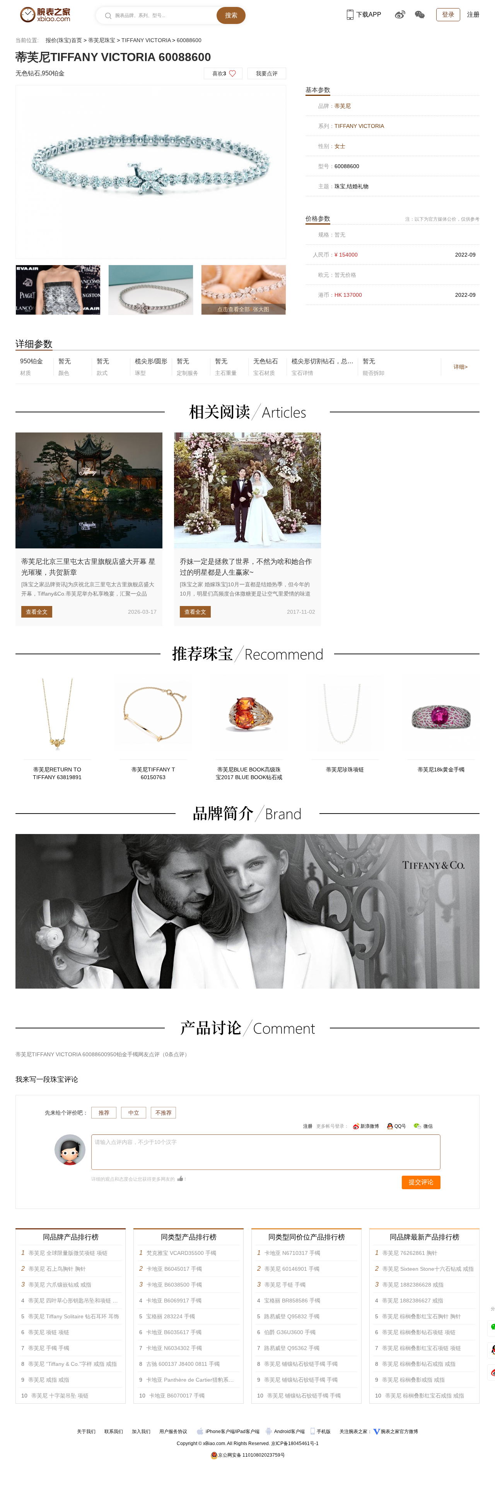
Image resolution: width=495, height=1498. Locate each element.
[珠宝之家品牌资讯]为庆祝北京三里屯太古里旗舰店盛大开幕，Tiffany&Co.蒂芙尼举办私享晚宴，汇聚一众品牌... (87, 593)
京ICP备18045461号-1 (295, 1443)
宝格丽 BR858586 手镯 (292, 1300)
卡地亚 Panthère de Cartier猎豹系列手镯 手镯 (201, 1380)
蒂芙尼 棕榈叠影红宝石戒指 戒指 (424, 1395)
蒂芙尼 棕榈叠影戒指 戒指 (413, 1380)
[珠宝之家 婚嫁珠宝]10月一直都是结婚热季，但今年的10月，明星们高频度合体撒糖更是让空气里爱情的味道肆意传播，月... (245, 593)
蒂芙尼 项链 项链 (48, 1332)
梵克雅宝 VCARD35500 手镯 (181, 1253)
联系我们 (113, 1431)
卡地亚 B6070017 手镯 (177, 1395)
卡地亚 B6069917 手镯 (173, 1300)
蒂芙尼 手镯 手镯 (48, 1348)
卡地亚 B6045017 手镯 (174, 1269)
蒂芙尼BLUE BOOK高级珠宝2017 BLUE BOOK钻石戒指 (249, 773)
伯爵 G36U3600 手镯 (290, 1332)
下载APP (368, 14)
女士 (340, 146)
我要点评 (267, 73)
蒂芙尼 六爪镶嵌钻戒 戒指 (60, 1285)
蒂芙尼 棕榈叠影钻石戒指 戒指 (419, 1364)
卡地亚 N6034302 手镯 (174, 1348)
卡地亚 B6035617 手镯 (173, 1332)
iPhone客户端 (220, 1431)
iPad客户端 (247, 1431)
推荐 (104, 1113)
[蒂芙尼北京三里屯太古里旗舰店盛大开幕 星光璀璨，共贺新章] (88, 490)
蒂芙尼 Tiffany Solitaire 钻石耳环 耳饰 (73, 1316)
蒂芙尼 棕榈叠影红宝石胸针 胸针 (421, 1316)
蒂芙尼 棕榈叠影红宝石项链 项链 (421, 1348)
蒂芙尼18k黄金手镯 (441, 769)
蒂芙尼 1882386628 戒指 (413, 1285)
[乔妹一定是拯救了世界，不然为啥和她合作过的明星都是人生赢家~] (247, 490)
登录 (448, 14)
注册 (473, 14)
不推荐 (163, 1113)
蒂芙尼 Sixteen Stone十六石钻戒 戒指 (428, 1269)
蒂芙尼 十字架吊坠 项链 (60, 1395)
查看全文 (37, 612)
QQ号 (400, 1126)
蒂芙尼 (343, 106)
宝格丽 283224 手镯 (170, 1316)
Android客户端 (290, 1431)
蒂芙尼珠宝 (101, 40)
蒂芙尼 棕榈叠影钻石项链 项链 (419, 1332)
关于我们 (86, 1431)
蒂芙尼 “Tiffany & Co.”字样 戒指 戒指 (72, 1364)
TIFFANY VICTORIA (146, 40)
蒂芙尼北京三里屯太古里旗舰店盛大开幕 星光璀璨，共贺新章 (88, 567)
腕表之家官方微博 (399, 1431)
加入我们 (141, 1431)
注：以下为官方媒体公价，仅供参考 (442, 219)
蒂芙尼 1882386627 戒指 (412, 1300)
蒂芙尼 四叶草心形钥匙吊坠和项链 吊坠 (75, 1300)
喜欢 (219, 73)
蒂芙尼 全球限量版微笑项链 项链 (68, 1253)
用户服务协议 (173, 1431)
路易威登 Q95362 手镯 (291, 1348)
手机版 (324, 1431)
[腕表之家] (45, 14)
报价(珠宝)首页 (64, 40)
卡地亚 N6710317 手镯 (292, 1253)
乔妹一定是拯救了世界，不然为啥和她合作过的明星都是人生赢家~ (246, 567)
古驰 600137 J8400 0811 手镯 (183, 1364)
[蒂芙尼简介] (247, 837)
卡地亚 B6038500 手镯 (174, 1285)
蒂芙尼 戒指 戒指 (48, 1380)
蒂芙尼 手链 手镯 (285, 1285)
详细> (461, 367)
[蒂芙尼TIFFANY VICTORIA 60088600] (151, 172)
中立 (133, 1113)
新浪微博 (369, 1126)
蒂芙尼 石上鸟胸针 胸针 (57, 1269)
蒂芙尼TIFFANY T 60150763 (153, 773)
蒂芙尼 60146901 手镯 (292, 1269)
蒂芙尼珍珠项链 (345, 769)
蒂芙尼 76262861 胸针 (409, 1253)
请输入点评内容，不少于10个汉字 (136, 1142)
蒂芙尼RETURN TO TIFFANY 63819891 (57, 773)
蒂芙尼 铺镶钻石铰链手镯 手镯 (301, 1364)
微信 (428, 1126)
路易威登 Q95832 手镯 (291, 1316)
